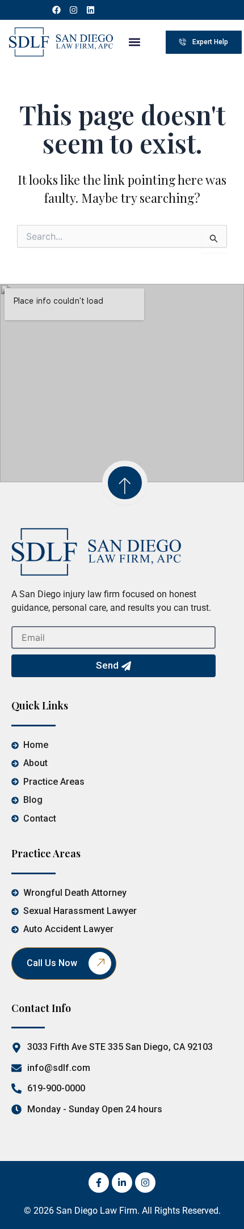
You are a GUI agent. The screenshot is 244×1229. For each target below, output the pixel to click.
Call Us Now (52, 963)
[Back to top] (125, 483)
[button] (134, 42)
